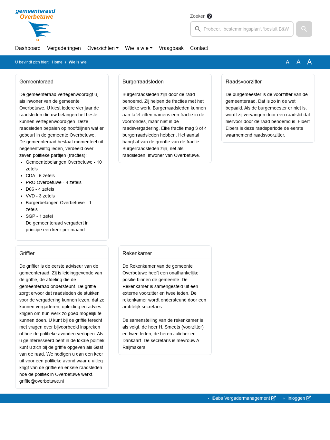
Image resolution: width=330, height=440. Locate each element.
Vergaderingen (64, 48)
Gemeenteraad (36, 81)
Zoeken (198, 16)
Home (57, 62)
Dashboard (28, 48)
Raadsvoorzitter (244, 81)
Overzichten (101, 48)
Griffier (26, 253)
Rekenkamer (137, 253)
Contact (199, 48)
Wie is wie (137, 48)
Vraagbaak (171, 48)
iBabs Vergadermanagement (240, 398)
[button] (304, 29)
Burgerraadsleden (143, 81)
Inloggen (296, 398)
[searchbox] (242, 29)
